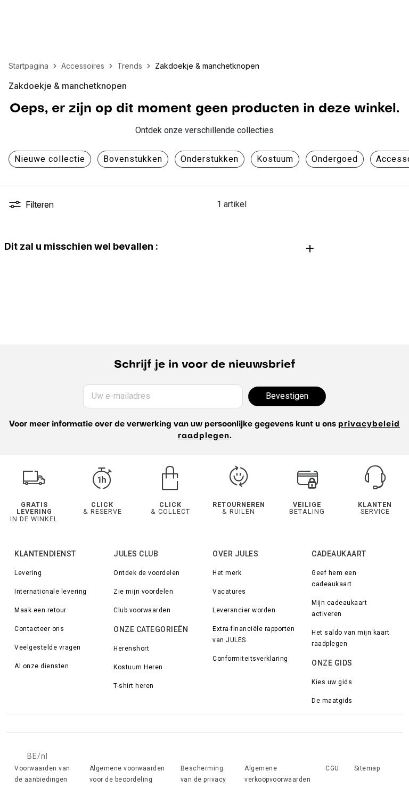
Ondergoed (335, 159)
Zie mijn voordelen (143, 591)
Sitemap (367, 768)
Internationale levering (50, 591)
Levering (28, 573)
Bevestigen (287, 396)
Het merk (226, 573)
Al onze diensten (41, 666)
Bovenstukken (132, 159)
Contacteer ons (39, 629)
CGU (332, 768)
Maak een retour (40, 610)
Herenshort (131, 648)
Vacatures (229, 591)
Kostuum (275, 159)
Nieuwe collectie (49, 159)
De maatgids (332, 700)
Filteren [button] (40, 204)
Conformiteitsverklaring (250, 658)
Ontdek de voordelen (146, 573)
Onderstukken (210, 159)
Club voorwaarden (141, 610)
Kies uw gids (332, 682)
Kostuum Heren (138, 667)
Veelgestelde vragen (47, 647)
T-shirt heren (133, 686)
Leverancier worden (243, 610)
